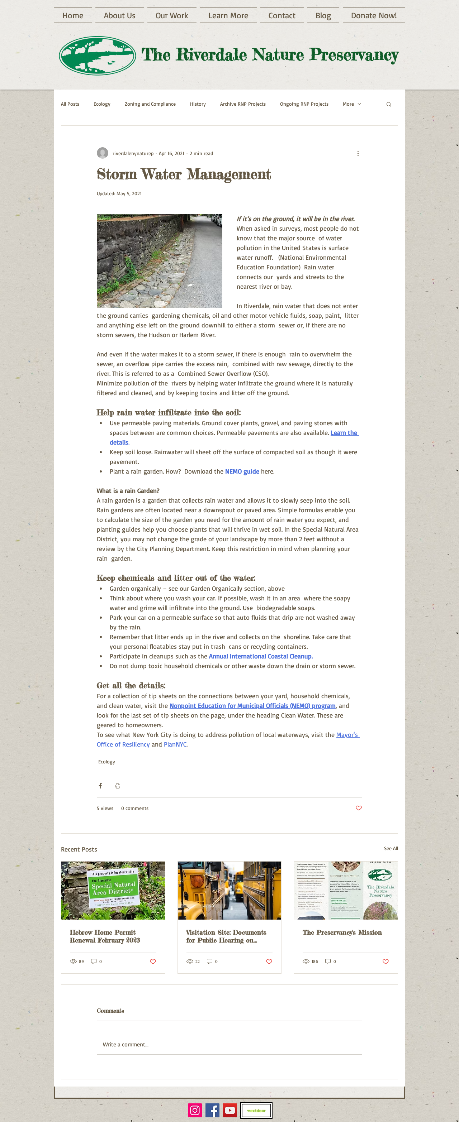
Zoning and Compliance (150, 104)
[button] (228, 15)
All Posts (70, 104)
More (348, 104)
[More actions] (358, 153)
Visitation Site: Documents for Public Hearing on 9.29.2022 (226, 936)
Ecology (102, 104)
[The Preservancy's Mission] (346, 891)
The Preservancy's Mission (342, 932)
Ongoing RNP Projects (304, 104)
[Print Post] (117, 785)
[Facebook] (212, 1110)
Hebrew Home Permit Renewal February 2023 (105, 936)
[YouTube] (230, 1110)
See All (391, 848)
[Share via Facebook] (100, 785)
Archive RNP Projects (243, 104)
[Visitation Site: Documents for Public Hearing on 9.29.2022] (229, 891)
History (198, 104)
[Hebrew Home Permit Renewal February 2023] (113, 891)
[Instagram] (195, 1110)
